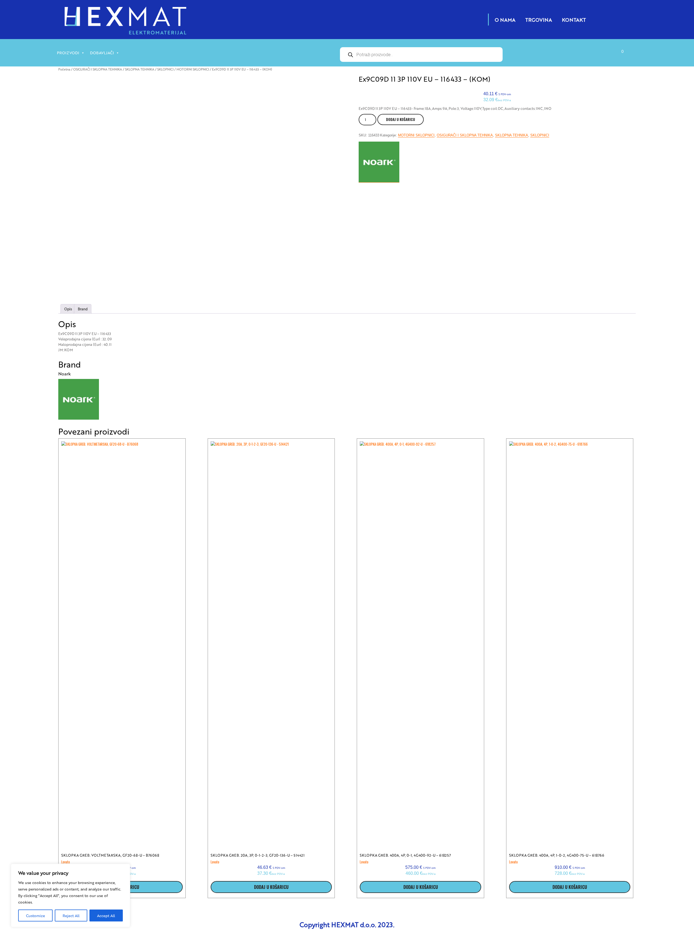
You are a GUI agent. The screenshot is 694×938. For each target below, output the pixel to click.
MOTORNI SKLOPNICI (192, 69)
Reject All (71, 915)
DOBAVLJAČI (102, 52)
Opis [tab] (68, 309)
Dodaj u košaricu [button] (271, 887)
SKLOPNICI (165, 69)
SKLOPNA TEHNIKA (139, 69)
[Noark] (379, 162)
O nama (505, 19)
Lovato (65, 861)
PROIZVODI (68, 52)
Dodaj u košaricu (400, 119)
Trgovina (538, 19)
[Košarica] (615, 55)
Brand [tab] (83, 309)
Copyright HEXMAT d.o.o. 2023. (347, 924)
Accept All (106, 915)
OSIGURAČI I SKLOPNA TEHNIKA (97, 69)
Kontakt (574, 19)
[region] (70, 895)
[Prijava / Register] (569, 55)
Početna (64, 69)
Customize (35, 915)
